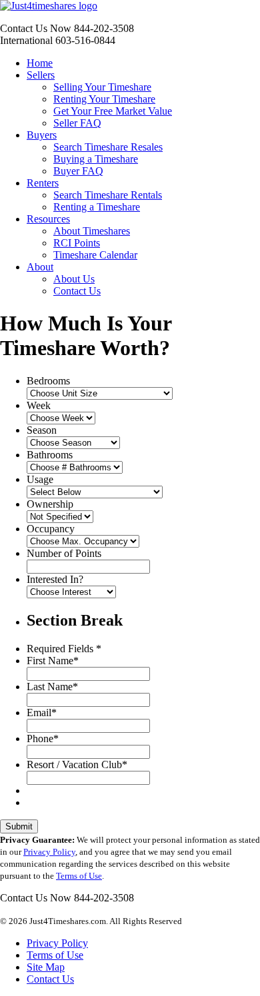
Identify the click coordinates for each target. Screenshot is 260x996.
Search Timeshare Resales (108, 147)
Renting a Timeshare (96, 207)
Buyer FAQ (78, 171)
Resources (48, 219)
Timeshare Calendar (95, 254)
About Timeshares (91, 231)
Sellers (41, 75)
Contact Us (77, 290)
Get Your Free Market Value (112, 111)
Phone (43, 738)
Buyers (42, 135)
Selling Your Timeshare (102, 87)
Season (42, 430)
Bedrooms (48, 380)
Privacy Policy (49, 852)
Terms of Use (79, 876)
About (40, 266)
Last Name (52, 686)
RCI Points (76, 243)
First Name (53, 660)
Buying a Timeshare (95, 159)
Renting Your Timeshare (104, 99)
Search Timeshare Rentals (107, 195)
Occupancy (51, 528)
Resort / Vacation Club (77, 764)
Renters (43, 183)
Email (42, 712)
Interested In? (55, 579)
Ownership (50, 504)
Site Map (46, 967)
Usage (40, 479)
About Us (74, 278)
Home (40, 63)
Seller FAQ (77, 123)
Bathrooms (50, 454)
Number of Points (64, 553)
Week (39, 405)
